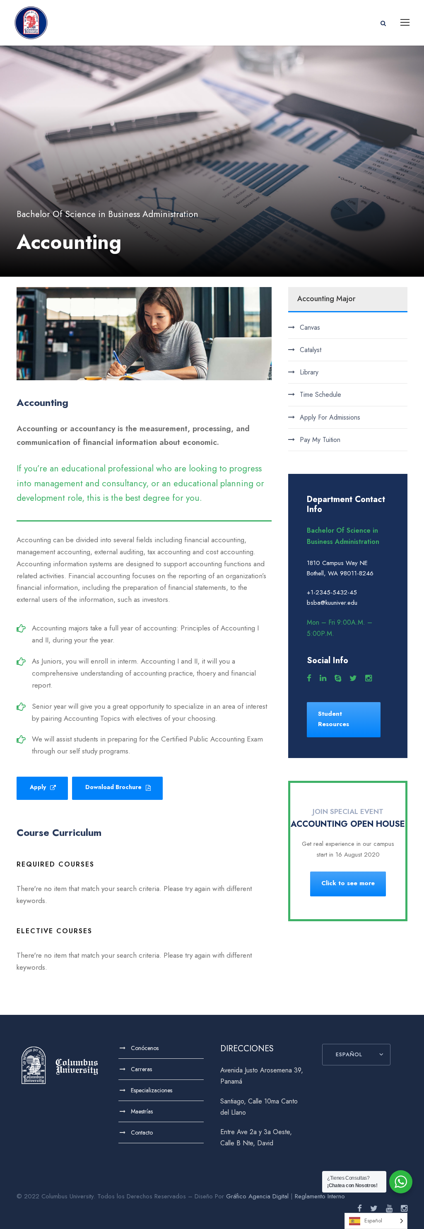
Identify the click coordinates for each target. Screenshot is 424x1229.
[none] (375, 1221)
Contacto (142, 1132)
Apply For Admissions (330, 417)
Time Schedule (320, 394)
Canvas (310, 327)
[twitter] (353, 678)
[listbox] (375, 1221)
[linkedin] (323, 678)
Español (349, 1054)
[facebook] (309, 678)
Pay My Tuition (320, 439)
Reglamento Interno (320, 1196)
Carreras (141, 1069)
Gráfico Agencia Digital (257, 1196)
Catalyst (310, 350)
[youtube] (389, 1208)
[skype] (338, 678)
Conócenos (145, 1048)
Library (309, 372)
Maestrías (142, 1111)
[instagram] (368, 678)
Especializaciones (151, 1090)
